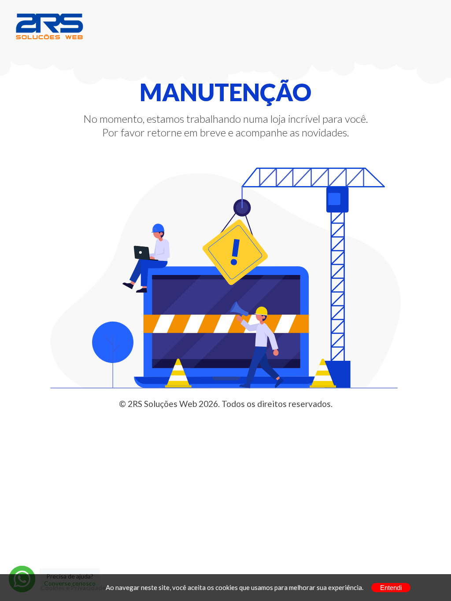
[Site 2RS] (49, 25)
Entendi (391, 587)
